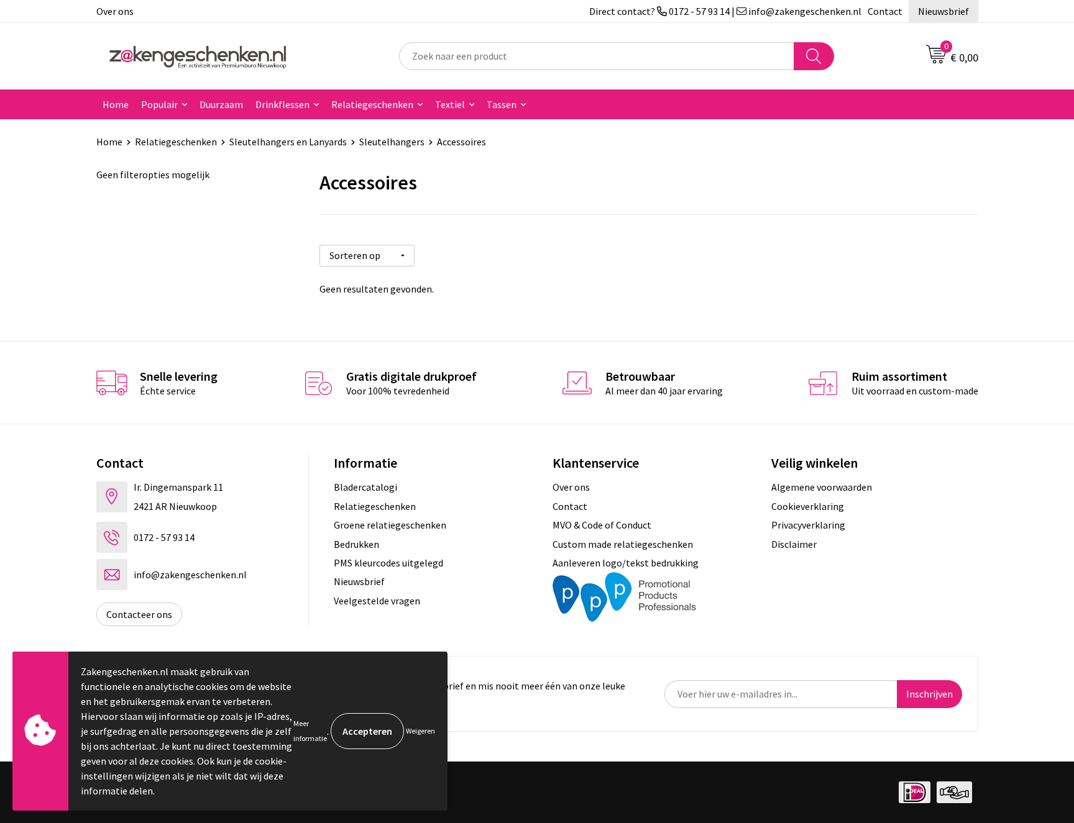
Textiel (450, 104)
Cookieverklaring (807, 506)
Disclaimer (794, 544)
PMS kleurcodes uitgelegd (388, 563)
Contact (885, 11)
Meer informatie (310, 731)
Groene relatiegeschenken (390, 525)
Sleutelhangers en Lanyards (288, 141)
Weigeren (420, 730)
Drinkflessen (282, 104)
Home (116, 104)
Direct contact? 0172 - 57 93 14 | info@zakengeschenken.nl (725, 11)
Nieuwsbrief (943, 11)
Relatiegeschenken (372, 104)
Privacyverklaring (808, 525)
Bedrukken (356, 544)
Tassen (501, 104)
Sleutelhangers (392, 141)
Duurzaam (221, 104)
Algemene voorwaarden (821, 487)
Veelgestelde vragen (377, 600)
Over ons (115, 11)
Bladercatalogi (365, 487)
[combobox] (596, 56)
